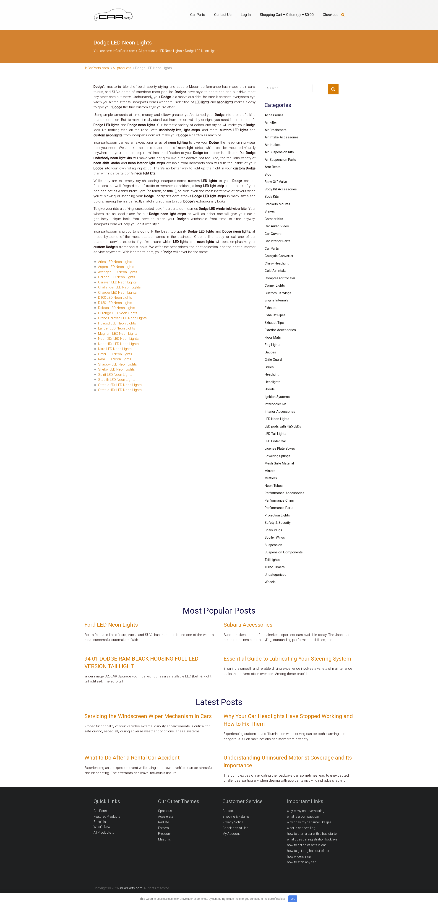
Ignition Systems (277, 397)
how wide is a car (299, 856)
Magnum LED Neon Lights (118, 334)
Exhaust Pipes (275, 315)
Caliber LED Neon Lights (116, 277)
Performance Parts (279, 508)
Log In (246, 15)
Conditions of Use (235, 828)
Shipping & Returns (236, 816)
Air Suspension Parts (280, 160)
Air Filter (271, 122)
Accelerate (165, 816)
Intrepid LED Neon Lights (117, 323)
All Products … (104, 832)
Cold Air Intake (276, 271)
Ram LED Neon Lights (114, 359)
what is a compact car (303, 816)
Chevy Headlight (277, 263)
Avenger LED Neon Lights (117, 272)
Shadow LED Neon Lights (117, 364)
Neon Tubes (274, 486)
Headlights (272, 382)
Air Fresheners (276, 130)
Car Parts (197, 15)
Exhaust (270, 308)
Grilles (269, 367)
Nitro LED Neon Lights (115, 349)
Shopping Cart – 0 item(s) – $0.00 (287, 15)
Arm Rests (273, 167)
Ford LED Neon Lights (111, 625)
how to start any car (301, 862)
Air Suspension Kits (279, 152)
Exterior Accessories (280, 330)
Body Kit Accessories (281, 189)
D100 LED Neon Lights (115, 298)
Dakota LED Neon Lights (116, 308)
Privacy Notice (232, 822)
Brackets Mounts (277, 204)
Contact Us (223, 15)
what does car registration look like (312, 839)
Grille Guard (273, 360)
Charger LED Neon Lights (117, 292)
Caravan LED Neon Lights (117, 282)
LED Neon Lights (277, 419)
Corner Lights (275, 285)
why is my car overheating (305, 811)
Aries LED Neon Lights (115, 262)
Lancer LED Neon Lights (116, 328)
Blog (268, 174)
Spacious (165, 811)
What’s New (102, 827)
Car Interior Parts (277, 241)
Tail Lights (272, 560)
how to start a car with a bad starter (312, 833)
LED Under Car (275, 441)
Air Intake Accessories (282, 137)
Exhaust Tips (274, 323)
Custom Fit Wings (278, 293)
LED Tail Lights (275, 434)
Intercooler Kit (275, 404)
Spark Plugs (273, 530)
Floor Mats (273, 337)
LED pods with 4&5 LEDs (283, 426)
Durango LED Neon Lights (117, 313)
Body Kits (272, 196)
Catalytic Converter (279, 256)
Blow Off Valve (276, 182)
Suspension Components (284, 552)
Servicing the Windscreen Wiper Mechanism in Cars (148, 716)
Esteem (163, 828)
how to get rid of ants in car (306, 845)
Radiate (163, 822)
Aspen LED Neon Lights (116, 267)
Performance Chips (279, 500)
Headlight (272, 374)
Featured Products (107, 816)
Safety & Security (278, 523)
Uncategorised (275, 575)
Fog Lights (272, 345)
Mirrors (270, 471)
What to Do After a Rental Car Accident (132, 758)
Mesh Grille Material (279, 463)
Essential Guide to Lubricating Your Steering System (287, 659)
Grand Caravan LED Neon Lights (122, 318)
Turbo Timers (275, 567)
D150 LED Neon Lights (115, 303)
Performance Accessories (284, 493)
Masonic (164, 839)
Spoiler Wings (275, 537)
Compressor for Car (280, 278)
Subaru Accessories (248, 625)
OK (293, 898)
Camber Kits (274, 219)
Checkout (330, 15)
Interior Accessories (280, 412)
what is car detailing (301, 828)
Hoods (270, 389)
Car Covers (273, 234)
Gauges (270, 352)
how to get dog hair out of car (308, 851)
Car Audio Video (277, 226)
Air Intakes (273, 145)
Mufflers (271, 478)
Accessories (274, 115)
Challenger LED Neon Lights (119, 287)
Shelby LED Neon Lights (116, 369)
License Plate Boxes (280, 448)
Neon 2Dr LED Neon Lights (118, 339)
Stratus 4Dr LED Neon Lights (120, 390)
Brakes (270, 211)
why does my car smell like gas (309, 822)
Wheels (270, 582)
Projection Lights (277, 515)
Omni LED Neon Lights (115, 354)
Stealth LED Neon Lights (116, 380)
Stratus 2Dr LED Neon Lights (120, 385)
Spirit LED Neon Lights (115, 375)
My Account (231, 833)
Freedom (164, 833)
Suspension (273, 545)
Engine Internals (276, 300)
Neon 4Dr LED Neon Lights (118, 344)
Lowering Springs (277, 456)
